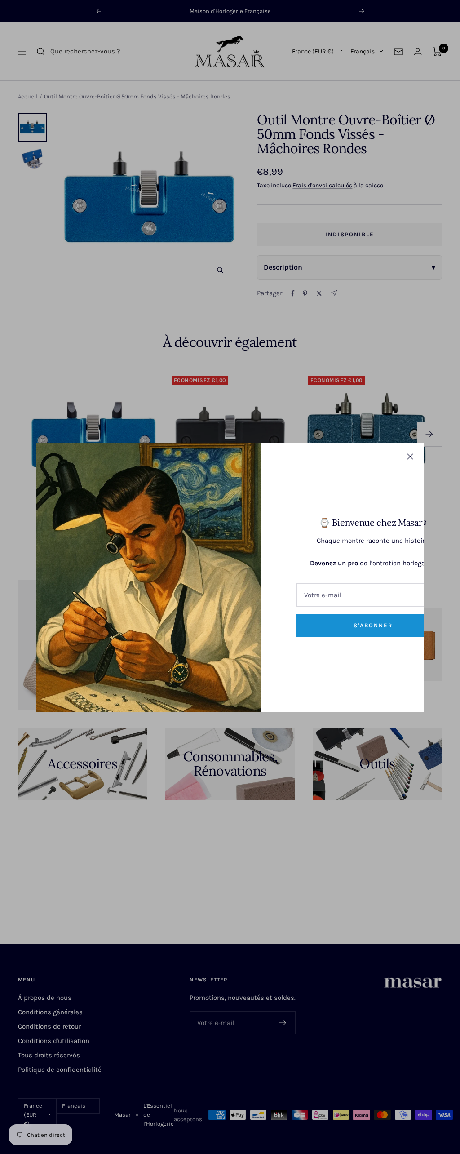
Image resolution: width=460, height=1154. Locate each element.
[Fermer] (410, 456)
